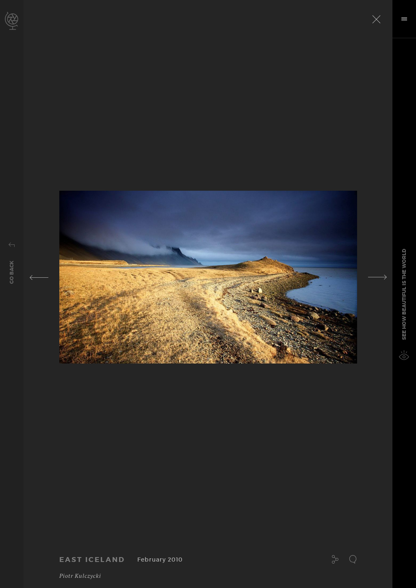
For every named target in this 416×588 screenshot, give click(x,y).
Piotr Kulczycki (80, 575)
